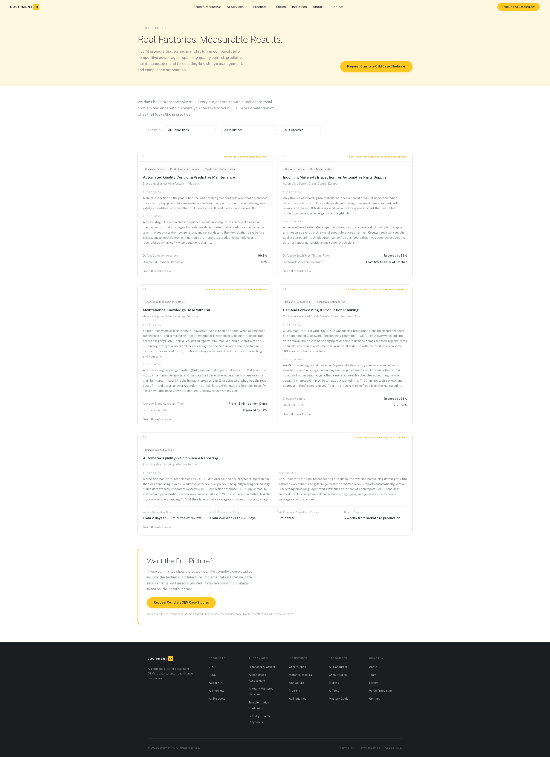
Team (372, 674)
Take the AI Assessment (518, 7)
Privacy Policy (345, 747)
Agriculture (296, 682)
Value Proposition (381, 690)
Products (260, 7)
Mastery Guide (338, 698)
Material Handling (301, 674)
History (374, 682)
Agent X (215, 682)
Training (334, 682)
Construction (297, 666)
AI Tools (334, 690)
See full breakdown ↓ (157, 271)
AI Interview (216, 690)
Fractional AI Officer (262, 666)
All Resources (338, 666)
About (317, 7)
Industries (299, 7)
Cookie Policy (393, 747)
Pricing (281, 7)
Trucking (294, 690)
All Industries (297, 698)
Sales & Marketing (207, 7)
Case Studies (338, 674)
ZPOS (212, 666)
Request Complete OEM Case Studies (181, 602)
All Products (217, 698)
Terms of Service (369, 747)
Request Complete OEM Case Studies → (376, 66)
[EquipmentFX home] (24, 7)
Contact (337, 7)
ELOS (212, 674)
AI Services (235, 7)
